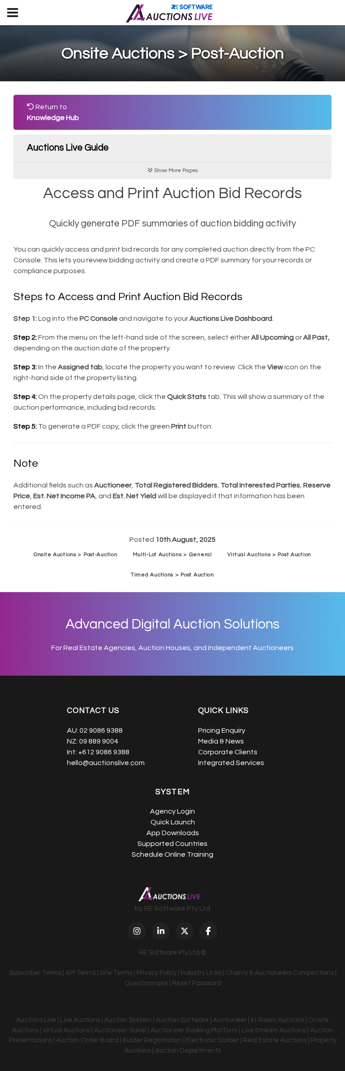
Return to (53, 112)
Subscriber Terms (35, 972)
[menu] (12, 12)
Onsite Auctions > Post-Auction (76, 555)
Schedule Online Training (172, 854)
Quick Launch (172, 822)
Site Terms (116, 972)
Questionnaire (146, 983)
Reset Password (196, 983)
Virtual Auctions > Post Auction (269, 555)
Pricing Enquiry (221, 730)
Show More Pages (175, 170)
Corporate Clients (227, 752)
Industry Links (201, 972)
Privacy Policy (157, 972)
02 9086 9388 (101, 730)
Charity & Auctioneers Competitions (280, 972)
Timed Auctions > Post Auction (172, 575)
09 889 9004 (98, 741)
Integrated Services (231, 762)
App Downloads (172, 832)
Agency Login (172, 811)
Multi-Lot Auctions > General (172, 555)
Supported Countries (172, 843)
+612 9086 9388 (103, 752)
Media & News (221, 741)
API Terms (80, 972)
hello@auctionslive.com (106, 762)
